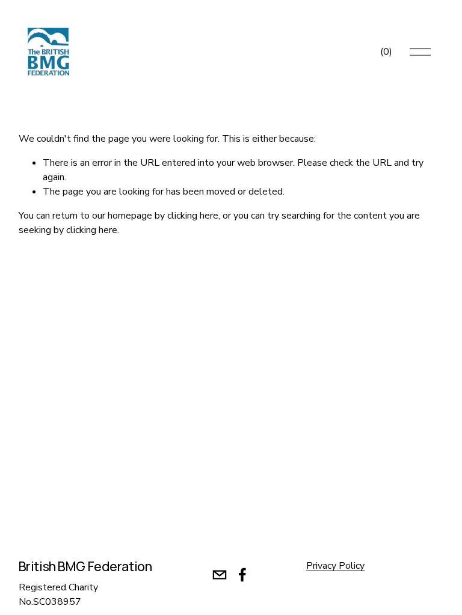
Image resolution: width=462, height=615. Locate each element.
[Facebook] (242, 575)
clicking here (192, 215)
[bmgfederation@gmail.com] (219, 575)
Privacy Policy (335, 565)
